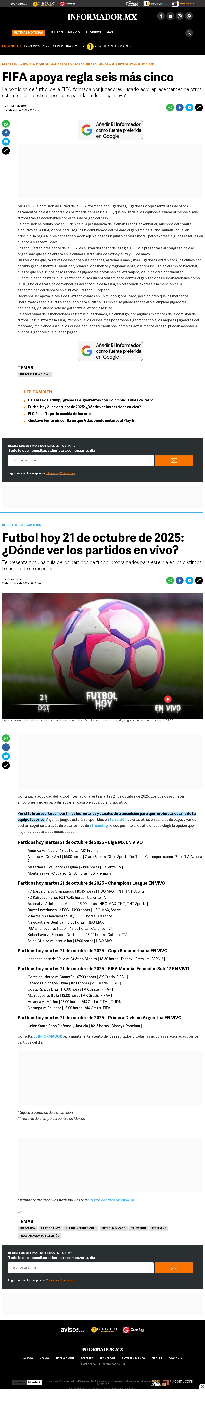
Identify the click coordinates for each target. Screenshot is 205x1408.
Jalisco (56, 32)
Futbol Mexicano (114, 1228)
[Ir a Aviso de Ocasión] (73, 1326)
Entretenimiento (133, 1358)
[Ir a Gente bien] (133, 1326)
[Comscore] (181, 1381)
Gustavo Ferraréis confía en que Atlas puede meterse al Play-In (81, 421)
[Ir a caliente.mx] (133, 2)
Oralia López (15, 579)
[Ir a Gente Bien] (65, 2)
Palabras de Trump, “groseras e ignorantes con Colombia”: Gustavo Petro (90, 400)
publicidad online (114, 1364)
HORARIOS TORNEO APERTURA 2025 (51, 46)
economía (175, 1358)
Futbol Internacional (35, 375)
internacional (64, 1358)
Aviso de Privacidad (79, 1389)
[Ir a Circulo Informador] (41, 2)
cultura (156, 1358)
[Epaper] (154, 2)
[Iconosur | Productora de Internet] (19, 1381)
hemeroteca (87, 1364)
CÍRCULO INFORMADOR (113, 46)
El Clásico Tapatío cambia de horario (59, 414)
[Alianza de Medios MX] (160, 1381)
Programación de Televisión (39, 1236)
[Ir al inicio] (59, 16)
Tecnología (107, 1358)
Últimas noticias (28, 32)
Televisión (138, 1228)
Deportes (9, 64)
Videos (95, 32)
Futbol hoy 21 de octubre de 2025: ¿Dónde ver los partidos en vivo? (84, 407)
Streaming (158, 1228)
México (74, 32)
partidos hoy (50, 1228)
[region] (102, 1399)
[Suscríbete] (181, 2)
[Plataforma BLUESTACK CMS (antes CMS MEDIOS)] (34, 1381)
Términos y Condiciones (60, 473)
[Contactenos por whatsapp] (189, 16)
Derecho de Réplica (100, 1389)
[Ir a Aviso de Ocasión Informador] (19, 2)
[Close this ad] (202, 1386)
